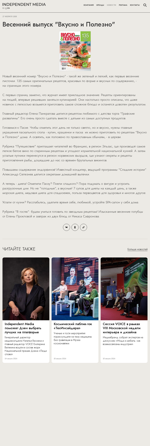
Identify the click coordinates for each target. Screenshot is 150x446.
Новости (111, 5)
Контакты (135, 5)
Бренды (100, 5)
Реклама (123, 5)
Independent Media (24, 4)
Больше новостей (138, 249)
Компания (89, 5)
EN (8, 8)
